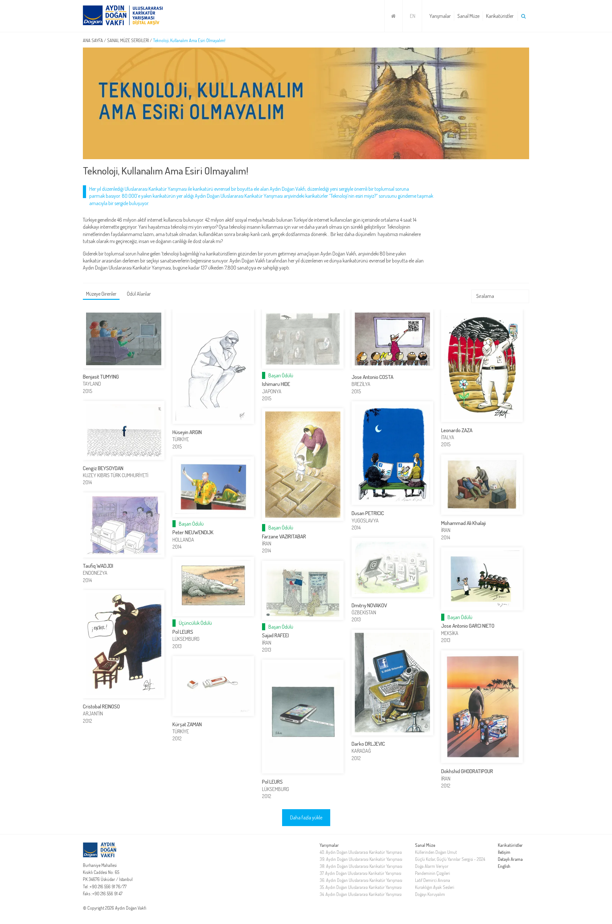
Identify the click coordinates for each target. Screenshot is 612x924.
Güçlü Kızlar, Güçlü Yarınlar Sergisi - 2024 (450, 859)
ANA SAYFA (93, 40)
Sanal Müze (468, 16)
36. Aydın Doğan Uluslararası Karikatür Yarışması (361, 880)
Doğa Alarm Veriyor (431, 866)
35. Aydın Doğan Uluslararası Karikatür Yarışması (361, 887)
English (504, 866)
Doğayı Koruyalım (430, 894)
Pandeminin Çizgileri (432, 873)
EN (412, 16)
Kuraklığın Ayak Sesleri (434, 887)
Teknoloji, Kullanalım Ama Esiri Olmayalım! (189, 40)
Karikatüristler (500, 16)
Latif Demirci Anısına (432, 880)
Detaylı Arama (510, 859)
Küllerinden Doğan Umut (436, 852)
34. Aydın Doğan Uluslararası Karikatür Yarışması (361, 894)
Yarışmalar (440, 16)
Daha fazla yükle (306, 817)
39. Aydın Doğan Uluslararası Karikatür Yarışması (361, 859)
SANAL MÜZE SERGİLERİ (128, 40)
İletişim (504, 852)
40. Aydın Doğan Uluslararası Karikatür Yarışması (361, 852)
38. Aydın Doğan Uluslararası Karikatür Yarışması (361, 866)
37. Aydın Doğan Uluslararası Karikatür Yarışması (360, 873)
